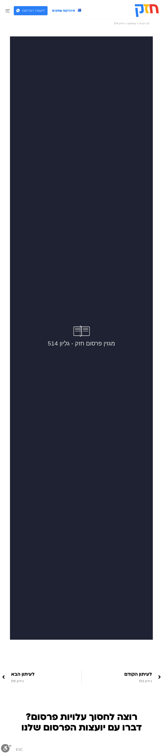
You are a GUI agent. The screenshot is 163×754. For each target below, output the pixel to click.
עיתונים (132, 23)
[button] (7, 10)
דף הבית (144, 23)
